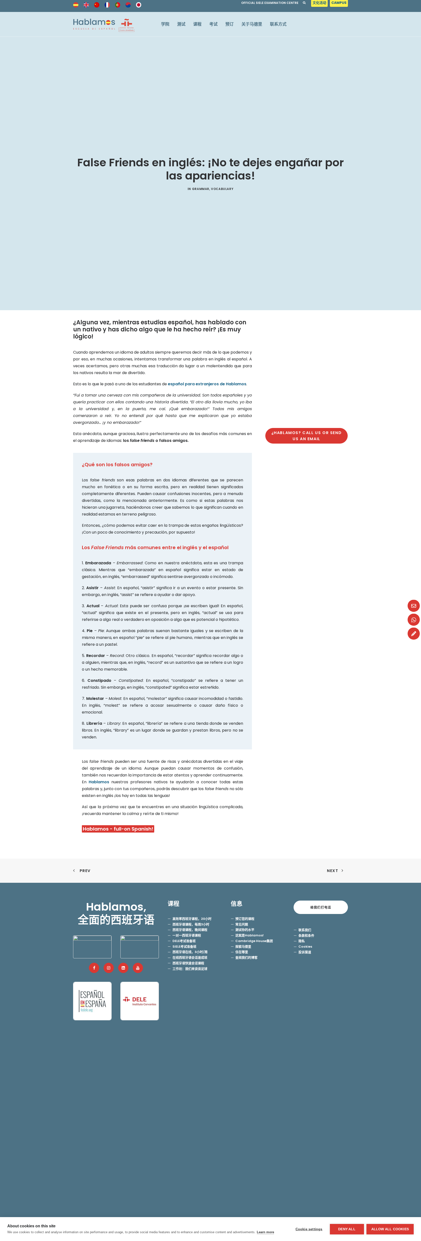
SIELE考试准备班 (184, 946)
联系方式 (278, 24)
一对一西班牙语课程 (186, 935)
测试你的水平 (244, 929)
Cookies (305, 946)
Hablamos (99, 782)
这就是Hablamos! (249, 935)
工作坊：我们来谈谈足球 (189, 968)
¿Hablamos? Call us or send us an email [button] (307, 436)
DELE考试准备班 (184, 941)
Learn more (265, 1232)
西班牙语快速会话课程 (188, 963)
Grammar (200, 189)
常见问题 (241, 924)
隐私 (301, 941)
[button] (94, 968)
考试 (213, 24)
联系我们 (304, 930)
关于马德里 (251, 24)
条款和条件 (306, 935)
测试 (181, 24)
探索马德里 (243, 946)
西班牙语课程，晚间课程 (189, 929)
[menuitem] (320, 4)
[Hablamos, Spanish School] (103, 24)
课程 (197, 24)
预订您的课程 (244, 918)
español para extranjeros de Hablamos (207, 384)
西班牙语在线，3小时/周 (190, 952)
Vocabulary (222, 189)
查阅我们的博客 (246, 957)
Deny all (346, 1229)
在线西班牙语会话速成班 (189, 957)
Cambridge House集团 (254, 941)
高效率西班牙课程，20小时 (191, 918)
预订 (229, 24)
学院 (165, 24)
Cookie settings (309, 1229)
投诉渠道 (304, 952)
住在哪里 (241, 952)
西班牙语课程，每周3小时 (190, 924)
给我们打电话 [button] (320, 907)
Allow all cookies (390, 1229)
